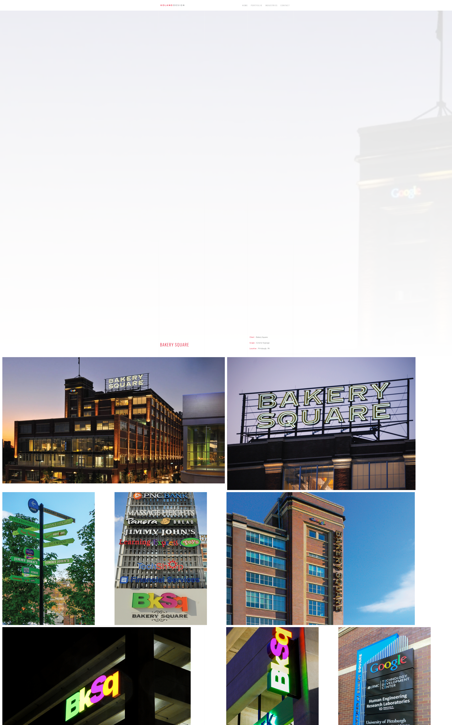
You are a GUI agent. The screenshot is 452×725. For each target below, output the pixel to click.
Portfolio (256, 5)
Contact (285, 5)
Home (245, 5)
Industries (271, 5)
